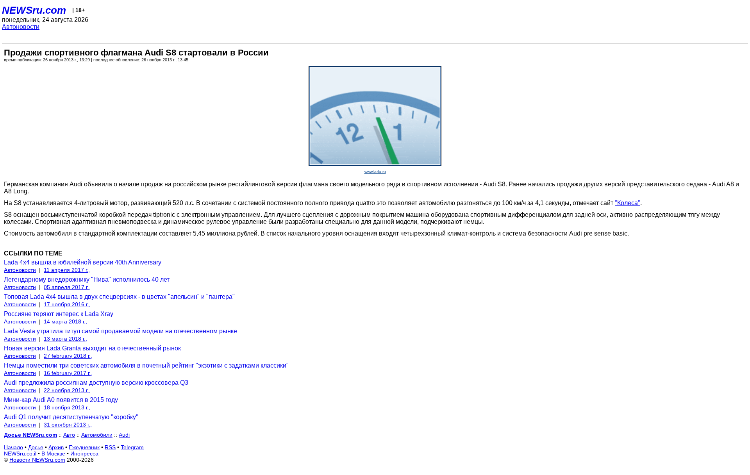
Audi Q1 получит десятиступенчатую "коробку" (71, 417)
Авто (69, 435)
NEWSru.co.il (20, 453)
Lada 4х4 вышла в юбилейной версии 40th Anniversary (82, 262)
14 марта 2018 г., (65, 321)
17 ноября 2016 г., (67, 304)
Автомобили (96, 435)
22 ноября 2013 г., (67, 390)
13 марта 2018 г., (65, 339)
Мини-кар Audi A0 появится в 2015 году (61, 399)
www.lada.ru (375, 172)
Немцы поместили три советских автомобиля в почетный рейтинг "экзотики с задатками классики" (146, 365)
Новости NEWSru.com (37, 460)
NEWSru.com (34, 10)
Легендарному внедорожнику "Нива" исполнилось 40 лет (87, 279)
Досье (35, 447)
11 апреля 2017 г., (67, 270)
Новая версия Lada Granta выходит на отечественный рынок (92, 348)
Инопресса (84, 453)
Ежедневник (84, 447)
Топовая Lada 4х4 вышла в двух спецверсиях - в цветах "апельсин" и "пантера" (119, 296)
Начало (13, 447)
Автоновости (20, 26)
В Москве (53, 453)
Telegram (132, 447)
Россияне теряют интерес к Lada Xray (58, 314)
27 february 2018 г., (68, 356)
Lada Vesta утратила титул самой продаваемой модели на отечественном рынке (120, 331)
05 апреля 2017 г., (67, 287)
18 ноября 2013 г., (67, 407)
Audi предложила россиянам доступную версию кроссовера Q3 (96, 382)
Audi (124, 435)
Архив (56, 447)
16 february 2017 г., (68, 373)
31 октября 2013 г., (68, 424)
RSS (110, 447)
